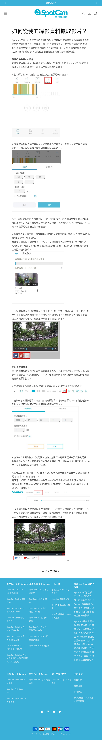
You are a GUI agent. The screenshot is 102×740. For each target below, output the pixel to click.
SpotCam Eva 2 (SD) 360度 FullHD (15, 591)
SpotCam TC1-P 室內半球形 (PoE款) (38, 628)
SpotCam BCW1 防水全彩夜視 (38, 591)
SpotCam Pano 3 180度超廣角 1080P (15, 610)
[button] (5, 13)
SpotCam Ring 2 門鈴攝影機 (61, 681)
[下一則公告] (97, 3)
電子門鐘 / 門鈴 (59, 674)
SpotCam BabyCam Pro (15, 691)
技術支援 (56, 584)
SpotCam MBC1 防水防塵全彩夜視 (38, 638)
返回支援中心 (52, 571)
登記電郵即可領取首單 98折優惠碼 (83, 699)
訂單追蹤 (78, 680)
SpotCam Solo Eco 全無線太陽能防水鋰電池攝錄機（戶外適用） (17, 658)
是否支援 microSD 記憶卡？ (60, 591)
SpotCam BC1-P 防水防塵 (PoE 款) (38, 610)
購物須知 (78, 686)
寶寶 (9, 674)
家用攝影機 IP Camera (17, 584)
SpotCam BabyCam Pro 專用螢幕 (16, 700)
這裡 (32, 148)
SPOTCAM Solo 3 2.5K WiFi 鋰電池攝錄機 (16, 647)
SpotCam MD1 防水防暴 (39, 645)
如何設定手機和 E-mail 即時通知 (61, 616)
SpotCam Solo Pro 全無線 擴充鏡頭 (16, 638)
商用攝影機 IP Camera (39, 584)
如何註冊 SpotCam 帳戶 (61, 606)
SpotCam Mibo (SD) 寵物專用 (39, 681)
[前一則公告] (5, 3)
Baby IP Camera (19, 674)
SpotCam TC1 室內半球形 (38, 619)
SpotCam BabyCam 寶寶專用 (16, 681)
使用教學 (78, 692)
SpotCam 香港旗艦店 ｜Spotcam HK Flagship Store (53, 734)
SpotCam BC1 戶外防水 (38, 600)
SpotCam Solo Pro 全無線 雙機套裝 (16, 628)
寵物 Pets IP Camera (38, 674)
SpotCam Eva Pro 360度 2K (16, 600)
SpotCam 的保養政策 (61, 599)
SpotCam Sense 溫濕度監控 (15, 619)
